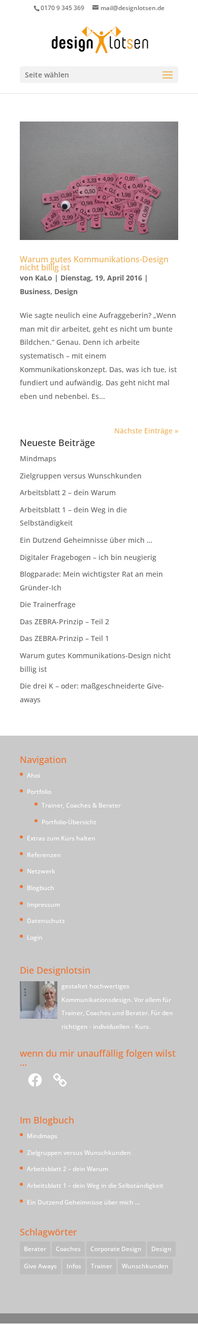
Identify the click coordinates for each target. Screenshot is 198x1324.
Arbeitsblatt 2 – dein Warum (68, 492)
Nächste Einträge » (146, 430)
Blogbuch (40, 888)
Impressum (43, 904)
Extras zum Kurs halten (61, 838)
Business (35, 291)
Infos (74, 1266)
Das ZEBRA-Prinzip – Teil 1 (64, 638)
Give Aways (40, 1266)
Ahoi (33, 775)
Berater (35, 1249)
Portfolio (39, 791)
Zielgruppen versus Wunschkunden (81, 475)
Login (35, 937)
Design (66, 291)
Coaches (68, 1249)
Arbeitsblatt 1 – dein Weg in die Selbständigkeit (95, 1185)
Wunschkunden (145, 1266)
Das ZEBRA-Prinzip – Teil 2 (64, 621)
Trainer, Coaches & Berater (81, 805)
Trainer (101, 1266)
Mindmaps (38, 458)
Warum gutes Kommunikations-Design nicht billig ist (94, 263)
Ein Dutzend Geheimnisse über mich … (86, 540)
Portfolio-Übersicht (69, 822)
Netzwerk (41, 871)
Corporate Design (116, 1249)
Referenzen (44, 855)
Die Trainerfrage (48, 604)
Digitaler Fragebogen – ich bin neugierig (88, 557)
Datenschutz (46, 920)
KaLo (43, 278)
